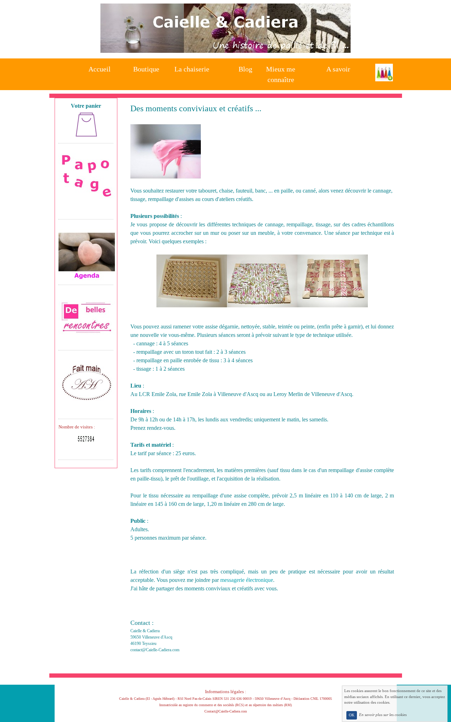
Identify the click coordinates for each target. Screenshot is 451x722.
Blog (245, 69)
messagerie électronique (246, 580)
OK (351, 715)
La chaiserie (191, 69)
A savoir (338, 69)
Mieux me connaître (280, 72)
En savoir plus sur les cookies (383, 715)
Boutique (146, 69)
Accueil (99, 69)
